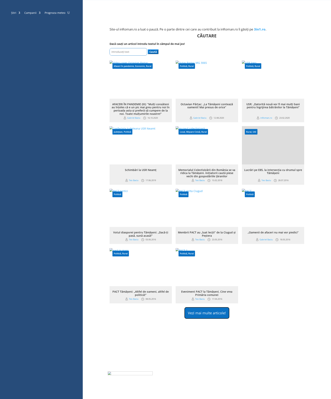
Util (254, 131)
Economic (140, 66)
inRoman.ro (266, 117)
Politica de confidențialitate (214, 374)
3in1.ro (259, 29)
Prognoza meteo (55, 13)
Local (182, 131)
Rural (148, 66)
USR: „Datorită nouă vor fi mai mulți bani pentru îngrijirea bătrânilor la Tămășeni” (273, 105)
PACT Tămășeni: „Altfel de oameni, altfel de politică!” (140, 293)
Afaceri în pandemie (124, 66)
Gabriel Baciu (133, 117)
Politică (183, 66)
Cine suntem (287, 374)
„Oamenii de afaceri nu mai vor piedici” (273, 232)
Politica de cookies (181, 374)
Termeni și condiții (249, 374)
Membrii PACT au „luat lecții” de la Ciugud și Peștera (207, 234)
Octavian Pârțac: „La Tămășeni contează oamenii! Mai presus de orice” (207, 105)
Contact (269, 374)
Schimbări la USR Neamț (140, 170)
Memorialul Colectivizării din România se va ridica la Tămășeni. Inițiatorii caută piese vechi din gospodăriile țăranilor (206, 173)
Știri (13, 13)
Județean (118, 131)
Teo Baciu (133, 180)
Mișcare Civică (193, 131)
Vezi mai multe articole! (207, 313)
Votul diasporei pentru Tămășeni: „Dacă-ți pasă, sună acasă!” (140, 234)
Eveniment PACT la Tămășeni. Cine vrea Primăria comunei (206, 293)
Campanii (30, 13)
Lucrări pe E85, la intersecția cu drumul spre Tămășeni (273, 171)
